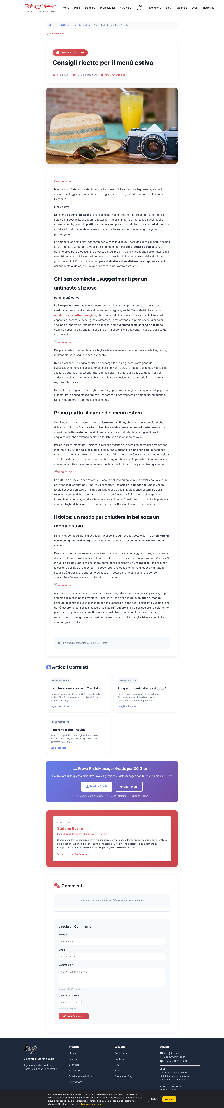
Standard (90, 7)
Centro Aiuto (121, 1053)
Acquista (74, 1059)
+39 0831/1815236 (174, 1057)
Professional (107, 7)
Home (65, 7)
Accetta (169, 1099)
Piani (77, 7)
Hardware (125, 7)
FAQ (116, 1064)
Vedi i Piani (130, 786)
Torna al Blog (57, 33)
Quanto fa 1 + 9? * (69, 995)
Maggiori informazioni (90, 1104)
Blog (168, 7)
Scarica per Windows (81, 1076)
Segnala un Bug (123, 1076)
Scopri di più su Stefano (70, 854)
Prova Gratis (139, 7)
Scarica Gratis (98, 786)
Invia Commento (75, 1016)
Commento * (66, 964)
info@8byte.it (171, 1053)
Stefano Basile (70, 828)
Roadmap (181, 7)
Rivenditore (154, 7)
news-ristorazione (81, 25)
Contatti (119, 1059)
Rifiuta (154, 1099)
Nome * (63, 934)
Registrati (208, 7)
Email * (63, 949)
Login (195, 7)
